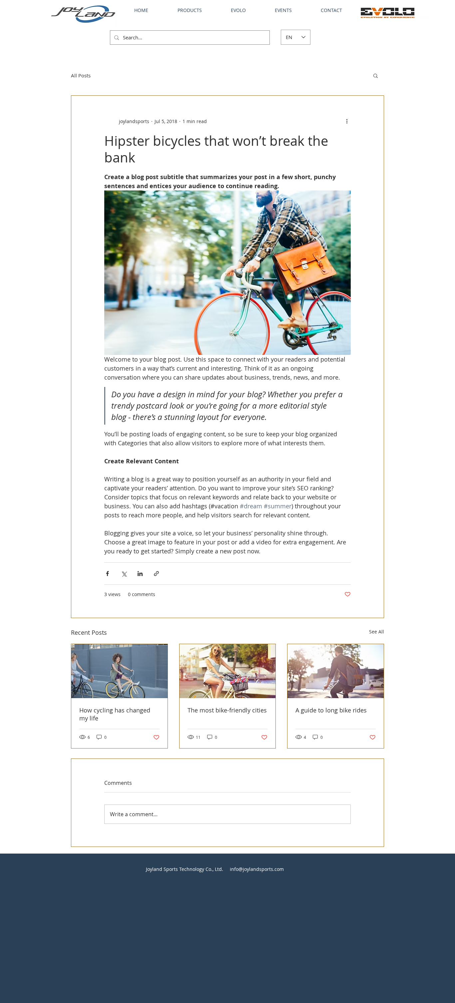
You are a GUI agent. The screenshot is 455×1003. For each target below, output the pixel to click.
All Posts (81, 75)
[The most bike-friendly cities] (228, 671)
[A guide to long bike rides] (335, 671)
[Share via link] (156, 573)
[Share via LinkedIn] (140, 573)
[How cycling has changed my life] (119, 671)
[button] (375, 75)
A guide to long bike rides (331, 710)
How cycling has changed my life (114, 714)
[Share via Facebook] (107, 573)
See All (376, 631)
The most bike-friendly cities (227, 710)
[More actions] (347, 121)
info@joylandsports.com (257, 869)
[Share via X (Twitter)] (124, 573)
